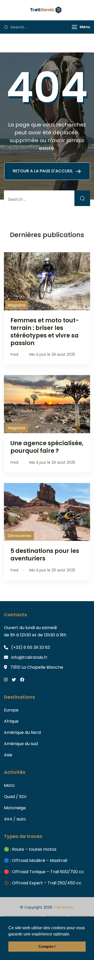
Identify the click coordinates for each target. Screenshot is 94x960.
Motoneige (15, 808)
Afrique (11, 721)
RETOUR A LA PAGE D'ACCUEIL (43, 171)
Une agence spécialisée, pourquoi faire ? (47, 447)
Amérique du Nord (22, 732)
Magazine (16, 305)
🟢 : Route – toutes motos (30, 849)
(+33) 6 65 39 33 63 (30, 647)
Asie (8, 755)
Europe (11, 710)
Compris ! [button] (47, 946)
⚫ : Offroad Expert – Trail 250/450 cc (42, 883)
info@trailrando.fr (29, 657)
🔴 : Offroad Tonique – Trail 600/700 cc (44, 872)
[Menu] (74, 27)
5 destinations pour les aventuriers (44, 555)
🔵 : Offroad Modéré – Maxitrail (35, 861)
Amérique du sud (21, 744)
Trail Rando (63, 907)
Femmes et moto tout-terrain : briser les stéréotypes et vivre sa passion (44, 331)
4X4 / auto (15, 819)
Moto (9, 785)
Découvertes (19, 535)
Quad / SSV (15, 797)
